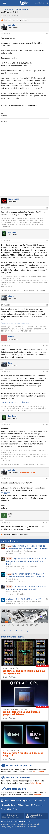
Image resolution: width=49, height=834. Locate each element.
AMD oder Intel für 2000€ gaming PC (23, 599)
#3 (47, 241)
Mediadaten (22, 824)
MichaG (8, 579)
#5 (47, 345)
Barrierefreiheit (20, 827)
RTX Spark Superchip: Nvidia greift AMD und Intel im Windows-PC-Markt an (25, 575)
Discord (17, 801)
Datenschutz (31, 827)
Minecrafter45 (11, 601)
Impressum (5, 824)
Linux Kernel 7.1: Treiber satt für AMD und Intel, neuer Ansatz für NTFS (27, 588)
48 (5, 677)
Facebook (41, 801)
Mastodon (38, 805)
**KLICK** (5, 493)
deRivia (5, 15)
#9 (47, 523)
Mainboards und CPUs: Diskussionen (23, 551)
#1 (47, 34)
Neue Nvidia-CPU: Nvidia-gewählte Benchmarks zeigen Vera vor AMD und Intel (27, 547)
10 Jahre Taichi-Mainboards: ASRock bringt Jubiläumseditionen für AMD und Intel (26, 561)
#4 (47, 305)
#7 (47, 425)
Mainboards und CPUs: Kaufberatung (29, 601)
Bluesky (29, 801)
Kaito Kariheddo (11, 592)
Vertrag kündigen (7, 827)
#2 (47, 208)
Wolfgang (9, 566)
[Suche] (47, 3)
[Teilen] (43, 34)
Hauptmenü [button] (4, 3)
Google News (9, 805)
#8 (47, 479)
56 (5, 759)
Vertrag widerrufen (33, 824)
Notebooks (16, 579)
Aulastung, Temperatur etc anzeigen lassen (15, 323)
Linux (19, 592)
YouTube (13, 809)
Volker (8, 551)
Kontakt (13, 824)
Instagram (24, 805)
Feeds (6, 801)
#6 (47, 372)
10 (5, 718)
